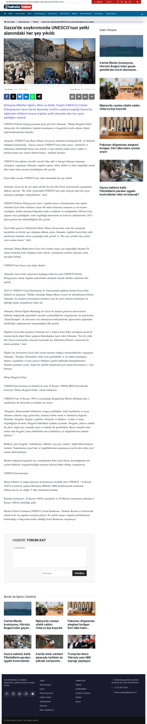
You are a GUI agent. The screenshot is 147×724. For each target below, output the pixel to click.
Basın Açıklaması (86, 13)
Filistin (35, 22)
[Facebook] (7, 97)
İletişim (79, 685)
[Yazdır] (72, 97)
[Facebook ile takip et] (118, 2)
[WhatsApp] (32, 97)
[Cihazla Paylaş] (39, 97)
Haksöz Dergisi (111, 13)
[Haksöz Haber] (18, 7)
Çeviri (29, 13)
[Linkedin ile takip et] (126, 2)
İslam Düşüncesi (39, 13)
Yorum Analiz (98, 13)
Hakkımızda (80, 680)
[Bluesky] (20, 97)
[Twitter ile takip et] (122, 2)
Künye (78, 702)
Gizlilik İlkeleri (81, 689)
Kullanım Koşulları (83, 693)
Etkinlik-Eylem (64, 13)
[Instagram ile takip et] (130, 2)
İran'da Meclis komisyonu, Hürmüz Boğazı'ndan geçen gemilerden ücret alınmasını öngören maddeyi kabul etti (34, 2)
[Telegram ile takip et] (32, 694)
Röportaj (74, 13)
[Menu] (142, 14)
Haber (10, 13)
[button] (79, 97)
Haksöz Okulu (52, 13)
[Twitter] (13, 97)
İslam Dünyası (20, 13)
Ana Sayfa (11, 22)
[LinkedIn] (26, 97)
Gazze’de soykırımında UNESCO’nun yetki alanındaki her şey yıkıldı (68, 22)
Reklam (79, 697)
